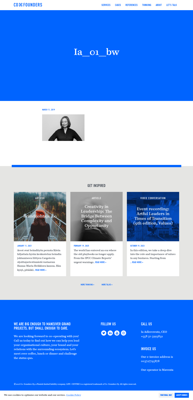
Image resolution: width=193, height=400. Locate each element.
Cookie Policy (73, 395)
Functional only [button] (166, 395)
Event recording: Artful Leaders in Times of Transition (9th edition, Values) (153, 216)
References (131, 5)
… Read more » (39, 270)
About (159, 5)
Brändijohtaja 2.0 (40, 216)
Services (105, 5)
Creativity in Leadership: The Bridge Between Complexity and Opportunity (96, 216)
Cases (118, 5)
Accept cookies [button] (181, 395)
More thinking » (87, 284)
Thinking (146, 5)
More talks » (107, 284)
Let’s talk (171, 5)
